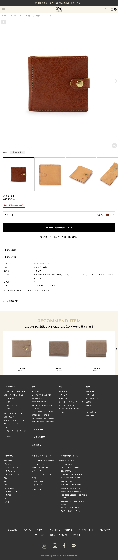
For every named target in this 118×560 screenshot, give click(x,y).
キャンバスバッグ (12, 405)
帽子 (5, 478)
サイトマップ (40, 534)
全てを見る (36, 392)
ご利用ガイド (40, 529)
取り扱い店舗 (36, 490)
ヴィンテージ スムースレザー (15, 420)
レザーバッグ (11, 399)
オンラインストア (18, 16)
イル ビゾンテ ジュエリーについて (44, 474)
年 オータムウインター (14, 392)
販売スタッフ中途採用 (58, 534)
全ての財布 (90, 416)
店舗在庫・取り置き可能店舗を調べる (60, 237)
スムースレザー (10, 417)
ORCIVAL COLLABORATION (43, 422)
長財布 (88, 402)
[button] (116, 81)
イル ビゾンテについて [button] (68, 455)
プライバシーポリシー (87, 529)
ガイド (34, 478)
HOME (4, 16)
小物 (8, 409)
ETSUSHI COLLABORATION (43, 461)
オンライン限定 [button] (38, 437)
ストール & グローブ (11, 474)
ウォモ (6, 427)
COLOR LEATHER (39, 402)
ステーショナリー (10, 492)
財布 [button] (88, 386)
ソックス (7, 485)
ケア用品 (7, 495)
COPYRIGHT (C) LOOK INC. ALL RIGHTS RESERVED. (59, 556)
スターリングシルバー (40, 468)
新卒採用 (76, 534)
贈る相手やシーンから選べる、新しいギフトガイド (59, 3)
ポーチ (6, 498)
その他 (61, 412)
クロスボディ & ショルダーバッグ (71, 402)
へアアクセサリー (10, 471)
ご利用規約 (26, 529)
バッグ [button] (62, 386)
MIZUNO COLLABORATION (43, 418)
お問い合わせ (105, 529)
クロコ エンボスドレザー (13, 414)
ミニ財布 (89, 409)
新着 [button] (33, 386)
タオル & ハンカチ (11, 488)
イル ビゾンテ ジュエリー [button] (42, 455)
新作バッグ (63, 398)
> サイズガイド (10, 301)
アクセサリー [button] (9, 455)
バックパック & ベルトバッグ (69, 409)
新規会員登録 (13, 529)
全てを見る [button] (36, 444)
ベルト (6, 481)
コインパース (91, 412)
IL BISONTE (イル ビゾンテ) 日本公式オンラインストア (59, 10)
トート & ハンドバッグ (67, 405)
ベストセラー (64, 395)
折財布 (38, 16)
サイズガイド (33, 291)
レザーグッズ (36, 471)
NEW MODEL (37, 398)
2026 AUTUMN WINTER (41, 395)
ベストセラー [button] (37, 429)
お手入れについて (67, 481)
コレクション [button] (10, 386)
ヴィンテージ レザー (11, 424)
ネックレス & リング (11, 468)
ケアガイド (38, 485)
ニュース (8, 436)
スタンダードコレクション (14, 395)
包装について (38, 481)
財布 (30, 16)
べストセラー (91, 395)
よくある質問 (55, 529)
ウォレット (48, 16)
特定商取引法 (69, 529)
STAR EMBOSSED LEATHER (43, 412)
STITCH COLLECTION (40, 415)
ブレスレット (9, 464)
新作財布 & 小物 (92, 398)
